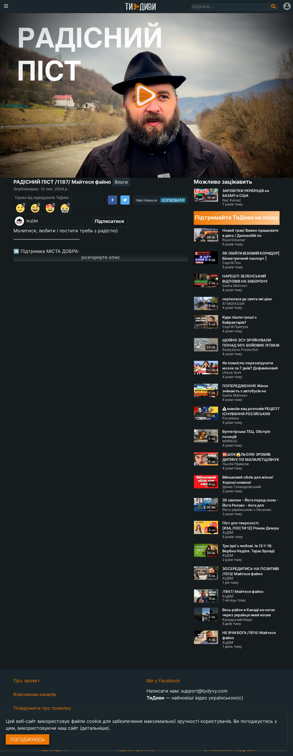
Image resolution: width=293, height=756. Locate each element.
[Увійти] (287, 6)
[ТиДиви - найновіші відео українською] (140, 7)
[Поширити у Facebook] (112, 200)
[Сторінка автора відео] (19, 221)
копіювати (173, 200)
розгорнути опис (100, 257)
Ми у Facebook (163, 680)
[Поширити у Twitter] (125, 200)
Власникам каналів (34, 694)
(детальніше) (94, 728)
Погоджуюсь (27, 739)
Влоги (121, 182)
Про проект (26, 680)
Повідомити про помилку (42, 708)
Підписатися (109, 221)
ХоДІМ (32, 221)
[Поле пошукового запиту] (274, 6)
